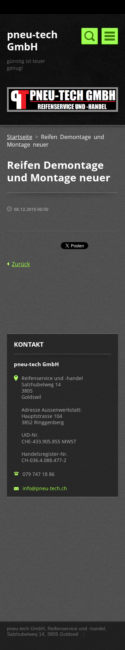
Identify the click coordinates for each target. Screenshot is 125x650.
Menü (109, 36)
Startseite (19, 137)
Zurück (21, 264)
